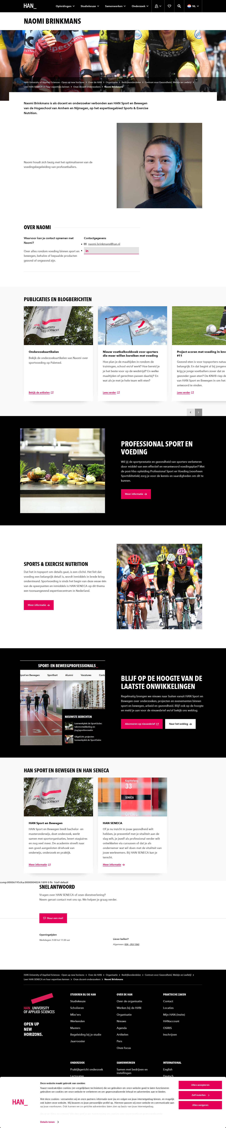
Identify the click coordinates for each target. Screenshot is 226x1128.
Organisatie (112, 82)
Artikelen (122, 1034)
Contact (168, 1001)
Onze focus (124, 1047)
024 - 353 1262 (132, 944)
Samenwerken (114, 6)
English (167, 1069)
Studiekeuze (88, 6)
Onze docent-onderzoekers (86, 87)
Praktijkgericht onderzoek (86, 1069)
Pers (119, 1041)
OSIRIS (167, 1027)
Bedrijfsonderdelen (131, 82)
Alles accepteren (200, 1085)
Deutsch (168, 1076)
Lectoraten (77, 1076)
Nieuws (121, 1021)
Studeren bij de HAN (83, 994)
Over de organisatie (129, 1001)
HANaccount (171, 1021)
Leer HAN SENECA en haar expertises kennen (46, 87)
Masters (75, 1027)
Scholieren (77, 1007)
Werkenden (77, 1021)
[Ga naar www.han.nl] (30, 6)
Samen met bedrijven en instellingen (132, 1071)
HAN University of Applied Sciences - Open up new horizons (54, 82)
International (172, 1062)
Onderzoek (138, 6)
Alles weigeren (200, 1105)
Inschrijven (170, 1034)
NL (194, 6)
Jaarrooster (77, 1041)
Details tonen (47, 1122)
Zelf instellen (199, 1095)
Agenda (122, 1027)
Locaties (168, 1007)
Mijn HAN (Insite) (174, 1014)
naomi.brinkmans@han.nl (104, 244)
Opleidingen (63, 6)
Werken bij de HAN (129, 1007)
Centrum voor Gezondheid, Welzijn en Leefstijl (168, 82)
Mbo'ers (75, 1014)
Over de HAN (95, 82)
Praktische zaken (174, 994)
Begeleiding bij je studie (85, 1034)
